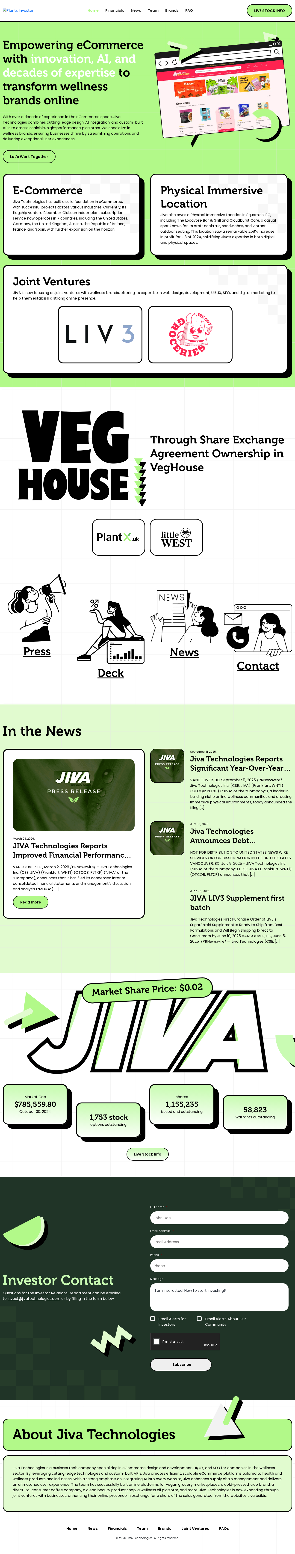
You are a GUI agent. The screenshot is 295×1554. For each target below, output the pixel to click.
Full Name (158, 1207)
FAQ (189, 10)
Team (153, 10)
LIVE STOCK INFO (269, 10)
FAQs (224, 1528)
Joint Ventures (195, 1528)
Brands (172, 10)
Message (156, 1279)
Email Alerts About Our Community (225, 1321)
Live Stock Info (147, 1154)
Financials (114, 10)
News (136, 10)
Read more (30, 902)
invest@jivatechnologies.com (34, 1298)
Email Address (162, 1231)
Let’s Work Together (29, 156)
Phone (156, 1255)
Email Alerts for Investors (172, 1321)
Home (93, 10)
